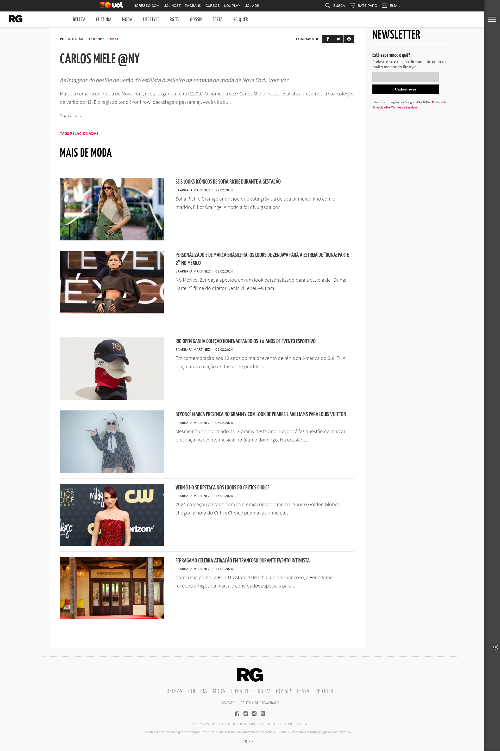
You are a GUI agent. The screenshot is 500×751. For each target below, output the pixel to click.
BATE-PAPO (367, 6)
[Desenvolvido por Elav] (250, 743)
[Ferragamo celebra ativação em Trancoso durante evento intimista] (112, 618)
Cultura (104, 19)
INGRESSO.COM (146, 6)
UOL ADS (252, 6)
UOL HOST (172, 6)
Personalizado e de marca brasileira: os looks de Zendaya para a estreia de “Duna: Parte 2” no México (262, 259)
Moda (127, 19)
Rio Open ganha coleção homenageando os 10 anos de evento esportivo (246, 341)
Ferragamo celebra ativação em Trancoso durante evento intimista (243, 561)
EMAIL (395, 6)
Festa (218, 19)
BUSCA (339, 6)
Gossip (196, 19)
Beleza (79, 19)
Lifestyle (151, 19)
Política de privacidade (260, 703)
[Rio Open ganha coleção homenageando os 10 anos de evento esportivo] (112, 398)
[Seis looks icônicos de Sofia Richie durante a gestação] (112, 239)
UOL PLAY (232, 6)
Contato (228, 703)
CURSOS (212, 6)
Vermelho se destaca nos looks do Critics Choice (222, 488)
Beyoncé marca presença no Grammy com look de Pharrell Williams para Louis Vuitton (261, 414)
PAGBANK (193, 6)
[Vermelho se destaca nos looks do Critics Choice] (112, 544)
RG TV (175, 19)
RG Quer (240, 19)
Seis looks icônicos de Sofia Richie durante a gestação (228, 182)
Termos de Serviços (404, 107)
